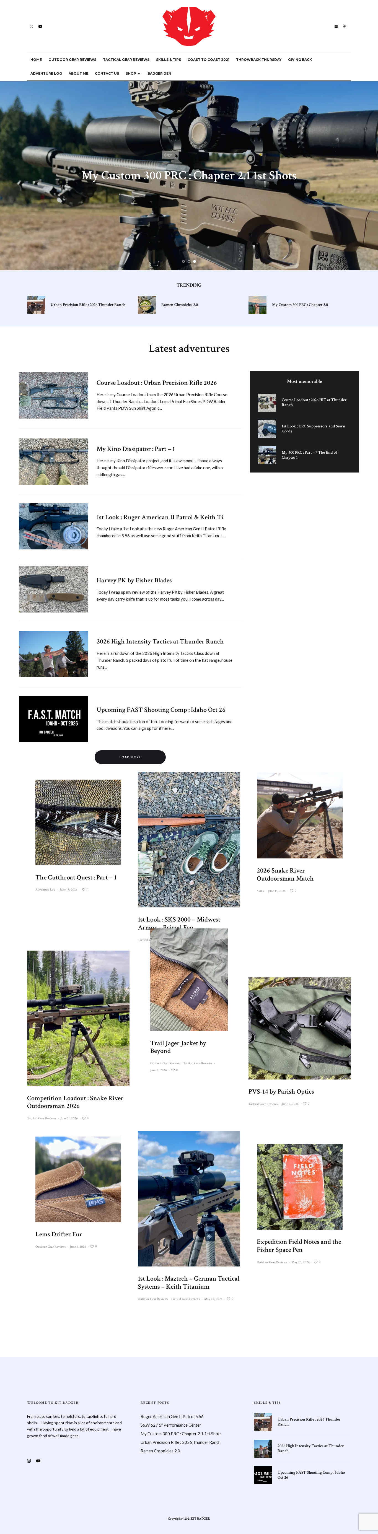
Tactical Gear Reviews (126, 60)
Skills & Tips (168, 60)
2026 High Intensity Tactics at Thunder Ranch (160, 642)
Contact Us (107, 73)
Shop (131, 73)
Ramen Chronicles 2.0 (179, 304)
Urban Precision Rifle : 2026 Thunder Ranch (88, 304)
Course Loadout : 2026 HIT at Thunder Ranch (314, 402)
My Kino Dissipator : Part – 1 (136, 449)
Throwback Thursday (258, 60)
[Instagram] (31, 26)
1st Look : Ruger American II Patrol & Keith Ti (160, 517)
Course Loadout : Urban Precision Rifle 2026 (157, 383)
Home (36, 60)
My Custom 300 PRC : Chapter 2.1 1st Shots (181, 1433)
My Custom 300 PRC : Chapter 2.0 (300, 304)
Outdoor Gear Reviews (72, 60)
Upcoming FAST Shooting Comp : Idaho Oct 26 (161, 710)
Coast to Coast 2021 (208, 60)
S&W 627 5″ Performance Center (171, 1425)
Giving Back (300, 60)
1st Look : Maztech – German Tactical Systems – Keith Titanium (189, 1283)
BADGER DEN (159, 73)
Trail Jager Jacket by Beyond (178, 1047)
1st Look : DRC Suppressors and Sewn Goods (313, 429)
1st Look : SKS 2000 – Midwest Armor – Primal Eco (179, 924)
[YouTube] (40, 26)
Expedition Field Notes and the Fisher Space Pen (299, 1246)
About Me (78, 73)
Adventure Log (46, 73)
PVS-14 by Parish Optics (281, 1092)
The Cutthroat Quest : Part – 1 (75, 878)
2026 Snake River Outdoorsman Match (285, 875)
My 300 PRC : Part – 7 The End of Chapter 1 (309, 455)
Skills (260, 891)
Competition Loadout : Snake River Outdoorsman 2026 (75, 1102)
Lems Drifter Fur (58, 1235)
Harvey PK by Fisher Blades (134, 581)
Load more (130, 757)
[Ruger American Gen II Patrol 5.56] (189, 176)
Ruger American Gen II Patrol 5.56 (172, 1416)
